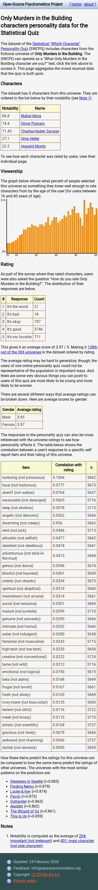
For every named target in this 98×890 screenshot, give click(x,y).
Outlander (18, 801)
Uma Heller (30, 138)
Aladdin (16, 806)
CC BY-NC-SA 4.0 (45, 874)
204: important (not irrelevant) (48, 838)
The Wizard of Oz (24, 811)
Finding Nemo (22, 786)
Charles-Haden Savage (40, 131)
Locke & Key (20, 791)
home (76, 4)
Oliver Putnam (33, 123)
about (89, 4)
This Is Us (18, 816)
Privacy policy (25, 881)
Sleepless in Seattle (26, 781)
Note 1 (84, 98)
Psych (15, 796)
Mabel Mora (31, 116)
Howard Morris (33, 146)
